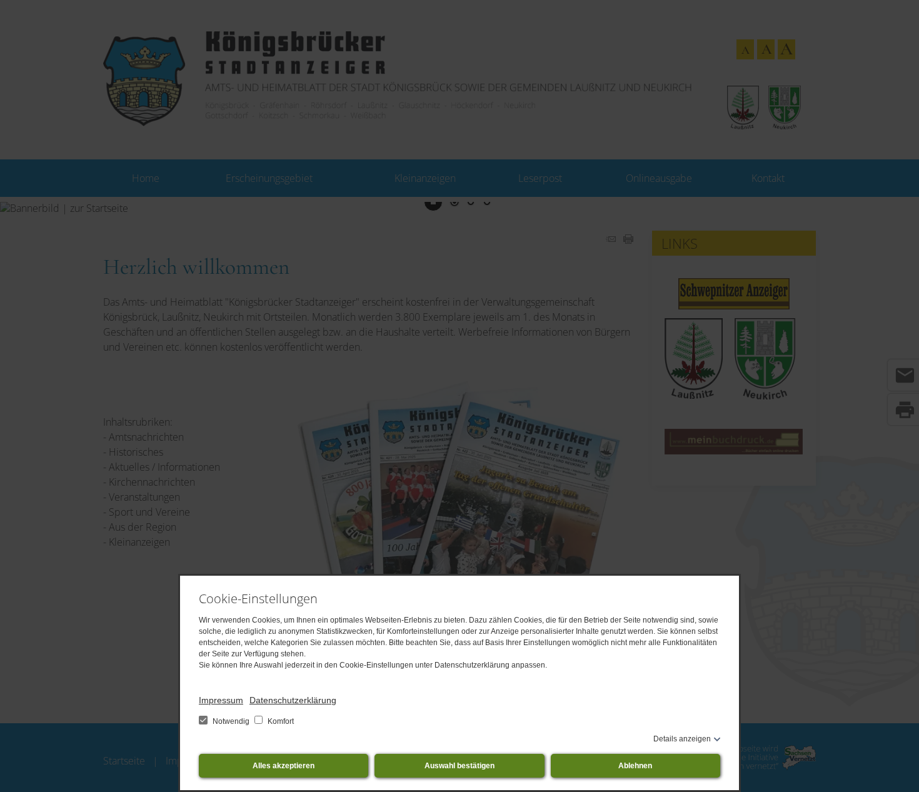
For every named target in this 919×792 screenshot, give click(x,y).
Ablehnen (635, 765)
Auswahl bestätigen (459, 765)
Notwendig (231, 721)
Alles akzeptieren (283, 765)
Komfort (280, 721)
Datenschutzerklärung (292, 700)
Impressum (221, 700)
